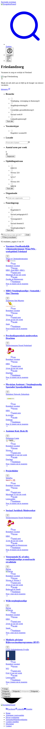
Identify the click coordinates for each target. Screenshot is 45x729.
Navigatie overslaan (8, 2)
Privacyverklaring (12, 717)
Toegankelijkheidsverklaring (16, 720)
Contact (9, 726)
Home (8, 713)
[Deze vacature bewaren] (7, 256)
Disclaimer (10, 724)
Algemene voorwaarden (15, 715)
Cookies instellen (12, 722)
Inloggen (4, 89)
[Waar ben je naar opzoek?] (14, 235)
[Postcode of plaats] (25, 142)
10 (6, 694)
